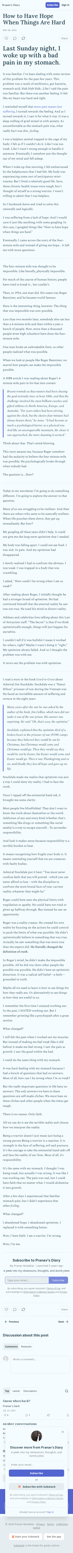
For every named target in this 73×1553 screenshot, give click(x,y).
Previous (14, 1321)
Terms (50, 1524)
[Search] (66, 1391)
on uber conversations (20, 1424)
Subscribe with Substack (39, 1486)
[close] (63, 1432)
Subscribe (52, 5)
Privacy (40, 1524)
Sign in (65, 5)
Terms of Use (56, 1494)
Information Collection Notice (47, 1498)
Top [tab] (7, 1391)
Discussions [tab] (30, 1391)
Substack (19, 1545)
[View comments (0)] (14, 38)
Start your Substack (27, 1536)
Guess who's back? (16, 1401)
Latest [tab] (16, 1391)
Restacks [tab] (26, 1346)
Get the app (54, 1536)
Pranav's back (11, 1406)
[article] (36, 1408)
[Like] (6, 38)
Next (61, 1321)
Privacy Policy (39, 1501)
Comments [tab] (11, 1346)
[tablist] (18, 1346)
